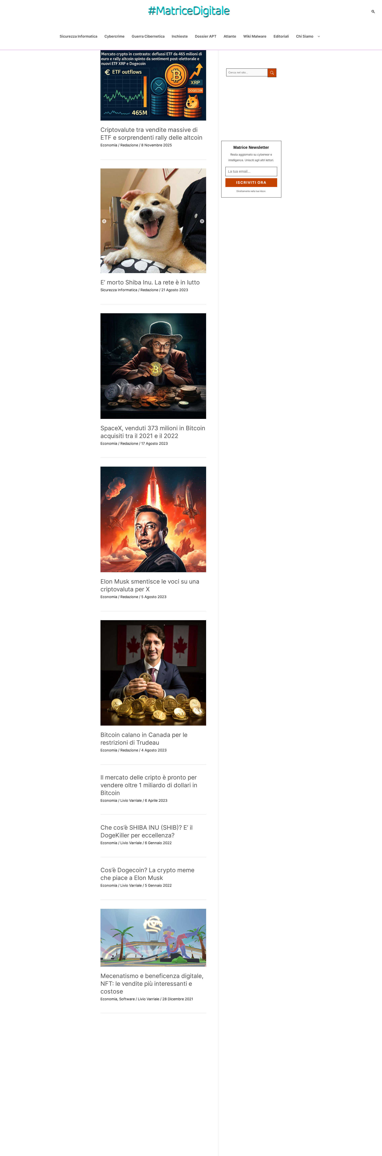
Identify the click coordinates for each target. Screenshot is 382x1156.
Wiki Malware (254, 36)
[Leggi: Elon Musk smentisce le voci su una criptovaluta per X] (153, 519)
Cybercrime (114, 36)
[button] (373, 11)
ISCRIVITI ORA (251, 182)
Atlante (230, 36)
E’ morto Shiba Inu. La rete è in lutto (150, 282)
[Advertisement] (251, 109)
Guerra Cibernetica (148, 36)
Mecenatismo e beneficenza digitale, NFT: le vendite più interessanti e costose (151, 983)
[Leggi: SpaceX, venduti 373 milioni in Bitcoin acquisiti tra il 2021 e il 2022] (153, 366)
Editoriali (281, 36)
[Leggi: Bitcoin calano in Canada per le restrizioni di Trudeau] (153, 673)
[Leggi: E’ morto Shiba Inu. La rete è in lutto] (153, 220)
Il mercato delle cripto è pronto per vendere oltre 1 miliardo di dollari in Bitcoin (148, 785)
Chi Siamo (304, 36)
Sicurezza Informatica (78, 36)
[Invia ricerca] (272, 72)
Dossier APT (205, 36)
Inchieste (180, 36)
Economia (108, 145)
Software (127, 999)
